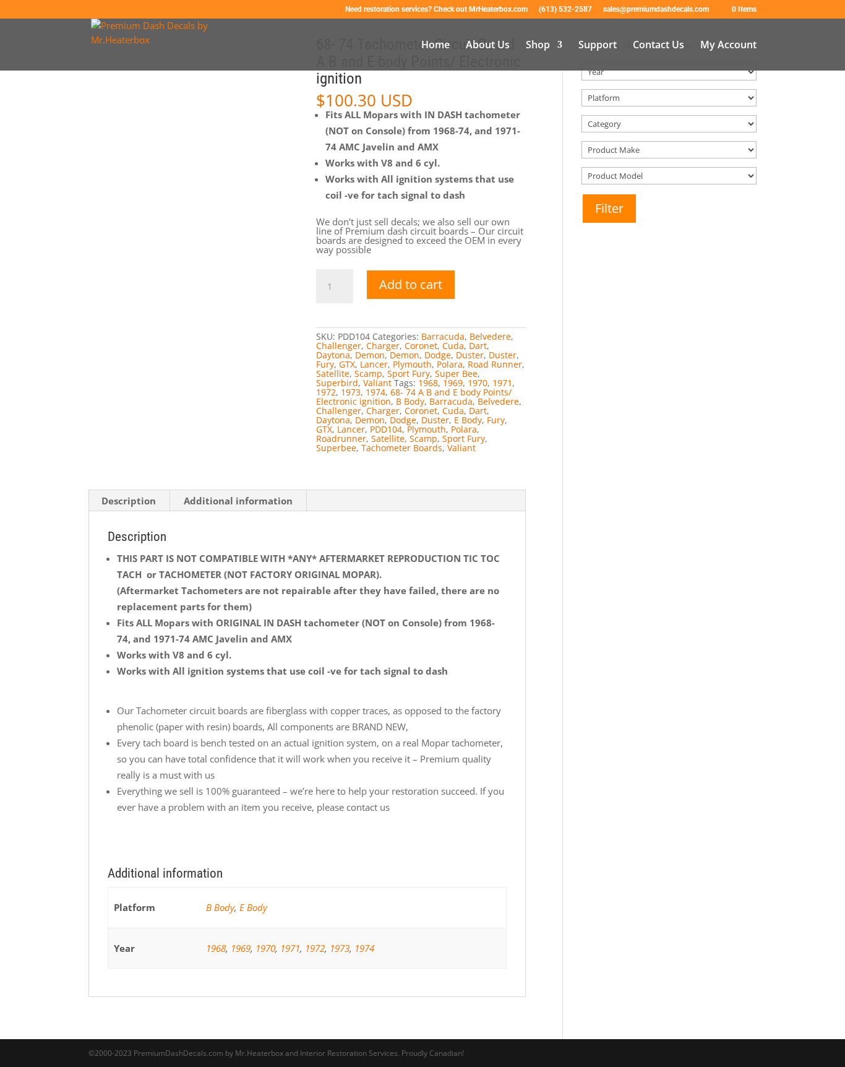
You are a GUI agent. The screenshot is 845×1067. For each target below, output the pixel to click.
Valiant (377, 383)
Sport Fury (408, 373)
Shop (538, 45)
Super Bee (456, 373)
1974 (375, 392)
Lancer (374, 364)
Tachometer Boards (401, 448)
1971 (502, 383)
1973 (351, 392)
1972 (326, 392)
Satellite (333, 373)
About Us (488, 45)
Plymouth (412, 364)
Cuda (453, 346)
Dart (478, 346)
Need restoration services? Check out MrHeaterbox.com (436, 10)
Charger (383, 346)
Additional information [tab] (238, 501)
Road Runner (495, 364)
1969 (453, 383)
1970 (477, 383)
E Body (468, 420)
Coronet (421, 346)
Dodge (437, 355)
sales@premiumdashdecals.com (656, 10)
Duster (470, 355)
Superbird (337, 383)
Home (435, 45)
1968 (428, 383)
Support (597, 45)
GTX (347, 364)
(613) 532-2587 (565, 10)
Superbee (336, 448)
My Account (728, 45)
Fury (325, 364)
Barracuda (443, 336)
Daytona (333, 355)
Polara (450, 364)
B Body (410, 401)
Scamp (368, 373)
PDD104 (386, 429)
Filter (609, 208)
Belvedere (490, 336)
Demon (370, 355)
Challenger (338, 346)
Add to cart (410, 284)
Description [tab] (128, 501)
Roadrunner (341, 438)
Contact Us (658, 45)
